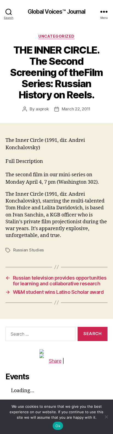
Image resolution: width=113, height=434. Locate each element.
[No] (106, 417)
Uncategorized (56, 36)
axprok (42, 109)
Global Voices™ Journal (57, 11)
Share (55, 361)
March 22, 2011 (76, 109)
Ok (57, 426)
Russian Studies (28, 250)
